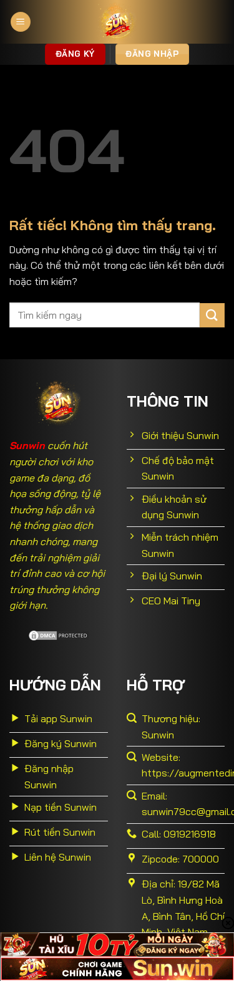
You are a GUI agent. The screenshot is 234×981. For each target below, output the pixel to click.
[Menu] (21, 22)
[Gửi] (212, 315)
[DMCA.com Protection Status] (58, 634)
